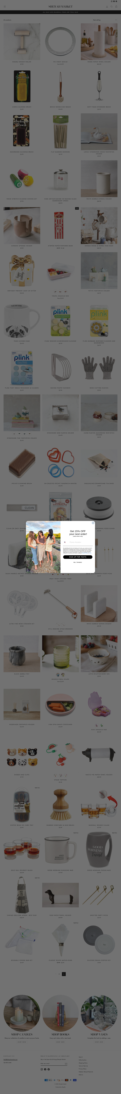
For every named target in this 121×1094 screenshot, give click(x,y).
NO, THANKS (78, 562)
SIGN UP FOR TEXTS (77, 557)
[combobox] (66, 542)
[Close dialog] (93, 523)
